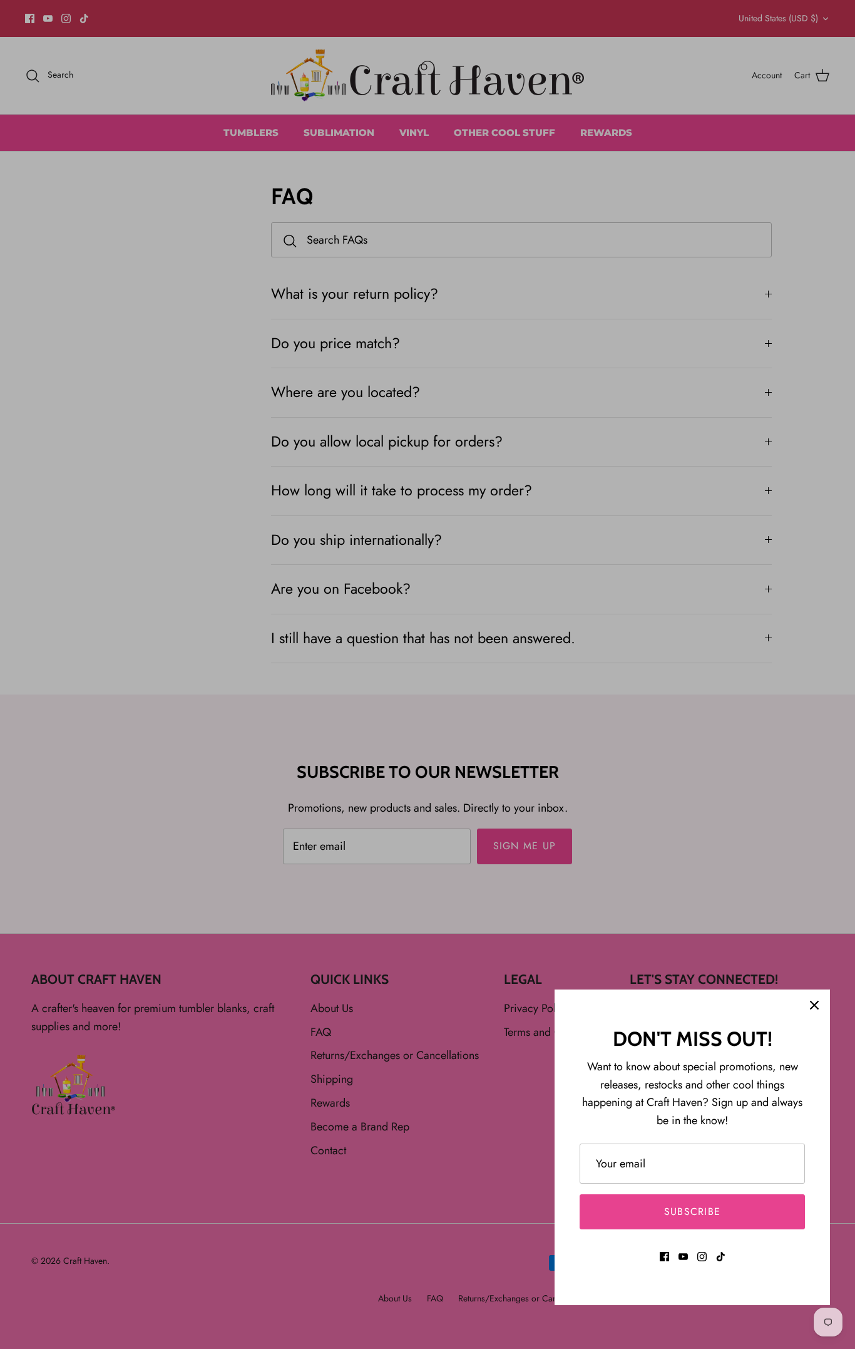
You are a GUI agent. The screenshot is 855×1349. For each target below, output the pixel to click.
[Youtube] (683, 1256)
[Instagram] (702, 1256)
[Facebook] (664, 1256)
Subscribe (692, 1211)
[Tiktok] (720, 1256)
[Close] (814, 1005)
